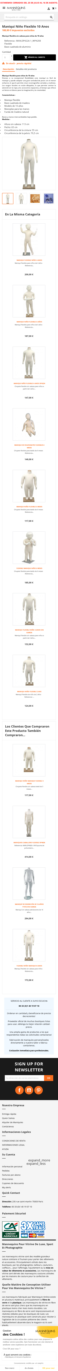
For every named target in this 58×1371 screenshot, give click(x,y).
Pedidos (6, 1170)
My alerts (6, 1187)
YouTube (29, 1090)
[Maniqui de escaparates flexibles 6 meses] (29, 424)
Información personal (12, 1166)
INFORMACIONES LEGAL (13, 1145)
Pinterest (38, 1090)
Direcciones (7, 1179)
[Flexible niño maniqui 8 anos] (29, 945)
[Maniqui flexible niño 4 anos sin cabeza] (29, 609)
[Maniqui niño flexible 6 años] (29, 301)
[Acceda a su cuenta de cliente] (48, 9)
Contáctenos (8, 1126)
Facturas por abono (11, 1175)
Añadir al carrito (36, 57)
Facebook (19, 1090)
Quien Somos (8, 1118)
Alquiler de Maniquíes (12, 1122)
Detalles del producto (26, 69)
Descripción (8, 69)
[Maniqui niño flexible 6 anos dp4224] (29, 363)
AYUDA (5, 1149)
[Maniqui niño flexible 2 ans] (29, 671)
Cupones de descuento (13, 1183)
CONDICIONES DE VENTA (13, 1140)
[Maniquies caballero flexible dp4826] (29, 822)
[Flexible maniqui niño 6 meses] (29, 548)
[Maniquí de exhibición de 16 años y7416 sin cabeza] (29, 883)
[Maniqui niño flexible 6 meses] (29, 486)
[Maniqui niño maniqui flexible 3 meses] (29, 760)
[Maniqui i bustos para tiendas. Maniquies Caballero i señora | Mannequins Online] (16, 8)
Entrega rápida (9, 1114)
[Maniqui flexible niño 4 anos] (29, 239)
